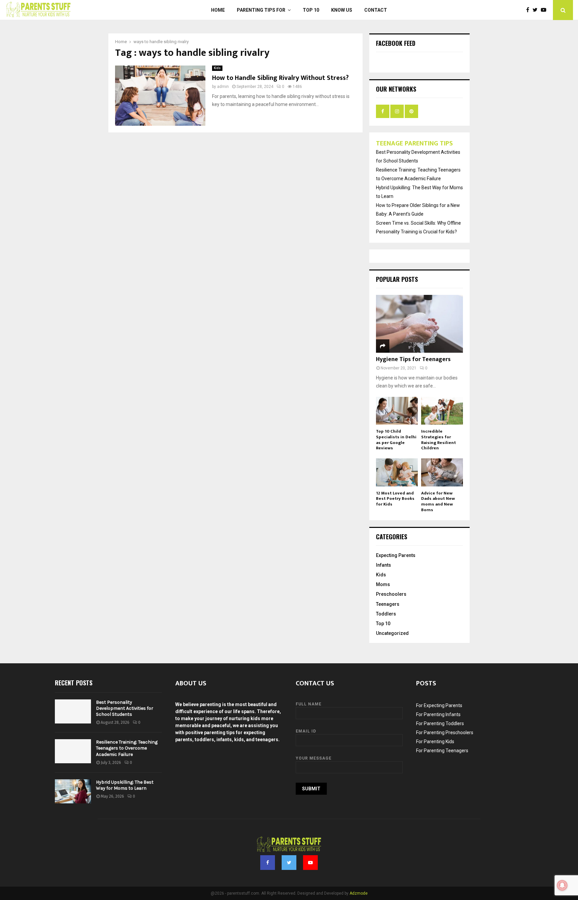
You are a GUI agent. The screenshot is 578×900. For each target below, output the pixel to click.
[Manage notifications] (562, 885)
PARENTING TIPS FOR (261, 10)
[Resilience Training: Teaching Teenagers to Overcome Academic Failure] (73, 751)
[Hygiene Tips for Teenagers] (419, 324)
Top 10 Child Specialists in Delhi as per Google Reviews (396, 440)
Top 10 (311, 10)
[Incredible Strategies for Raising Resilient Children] (442, 411)
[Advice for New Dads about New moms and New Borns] (442, 472)
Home (218, 10)
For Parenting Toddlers (440, 723)
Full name (308, 704)
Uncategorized (392, 633)
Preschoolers (391, 594)
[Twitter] (537, 10)
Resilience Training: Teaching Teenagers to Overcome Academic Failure (127, 748)
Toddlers (386, 613)
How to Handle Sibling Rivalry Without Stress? (280, 78)
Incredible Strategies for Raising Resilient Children (438, 440)
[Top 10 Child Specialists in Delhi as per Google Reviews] (397, 411)
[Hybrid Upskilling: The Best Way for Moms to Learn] (73, 791)
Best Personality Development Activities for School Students (124, 708)
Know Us (341, 10)
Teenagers (387, 604)
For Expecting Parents (439, 705)
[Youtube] (545, 10)
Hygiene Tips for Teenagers (413, 359)
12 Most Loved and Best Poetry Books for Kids (395, 498)
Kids (217, 68)
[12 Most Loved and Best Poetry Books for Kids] (397, 472)
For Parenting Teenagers (442, 750)
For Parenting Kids (435, 741)
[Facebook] (529, 10)
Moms (383, 584)
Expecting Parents (395, 555)
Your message (313, 758)
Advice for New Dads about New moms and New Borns (438, 501)
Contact (375, 10)
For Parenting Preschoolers (444, 732)
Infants (383, 565)
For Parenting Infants (438, 714)
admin (223, 86)
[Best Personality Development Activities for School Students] (73, 711)
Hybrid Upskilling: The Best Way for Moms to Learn (125, 785)
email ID (306, 731)
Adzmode (359, 893)
